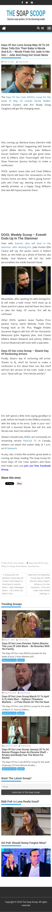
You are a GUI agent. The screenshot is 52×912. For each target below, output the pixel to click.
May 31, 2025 (9, 640)
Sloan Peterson (33, 566)
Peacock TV (29, 440)
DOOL (3, 566)
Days (31, 563)
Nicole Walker (21, 566)
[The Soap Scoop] (4, 27)
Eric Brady (11, 566)
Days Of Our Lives (10, 563)
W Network (11, 448)
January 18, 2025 (10, 746)
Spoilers (21, 563)
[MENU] (49, 28)
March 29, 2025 (10, 693)
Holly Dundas (23, 62)
